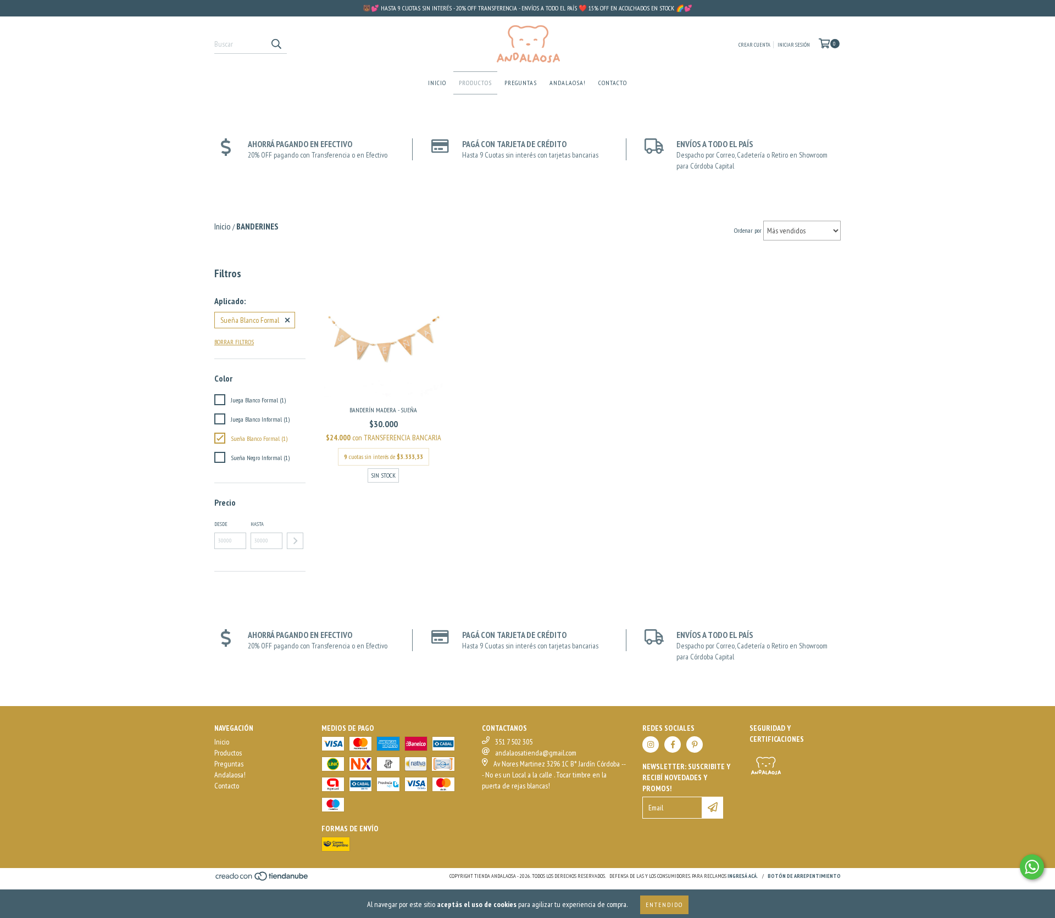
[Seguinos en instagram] (650, 744)
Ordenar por (748, 230)
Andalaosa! (567, 83)
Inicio (437, 83)
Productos (475, 83)
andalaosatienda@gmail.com (535, 753)
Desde (220, 524)
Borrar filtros (234, 342)
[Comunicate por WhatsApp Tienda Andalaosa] (1032, 867)
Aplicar (295, 541)
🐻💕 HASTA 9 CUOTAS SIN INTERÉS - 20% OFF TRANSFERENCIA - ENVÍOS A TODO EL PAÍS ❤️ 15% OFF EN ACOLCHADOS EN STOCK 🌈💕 (527, 8)
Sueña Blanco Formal (249, 320)
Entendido (664, 904)
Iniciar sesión (794, 44)
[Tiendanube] (262, 879)
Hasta (257, 524)
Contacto (612, 83)
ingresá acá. (743, 876)
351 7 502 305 (513, 742)
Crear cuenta (754, 44)
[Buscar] (276, 44)
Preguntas (520, 83)
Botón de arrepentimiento (804, 876)
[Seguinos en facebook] (672, 744)
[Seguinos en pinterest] (694, 744)
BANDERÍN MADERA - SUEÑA (383, 410)
